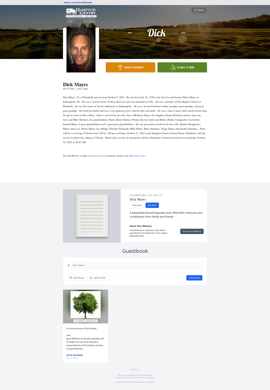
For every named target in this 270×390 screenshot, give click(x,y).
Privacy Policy (127, 377)
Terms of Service (142, 377)
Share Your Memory (192, 231)
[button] (85, 306)
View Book (136, 205)
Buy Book (152, 205)
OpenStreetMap (138, 382)
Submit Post (194, 277)
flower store (139, 155)
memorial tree (97, 155)
